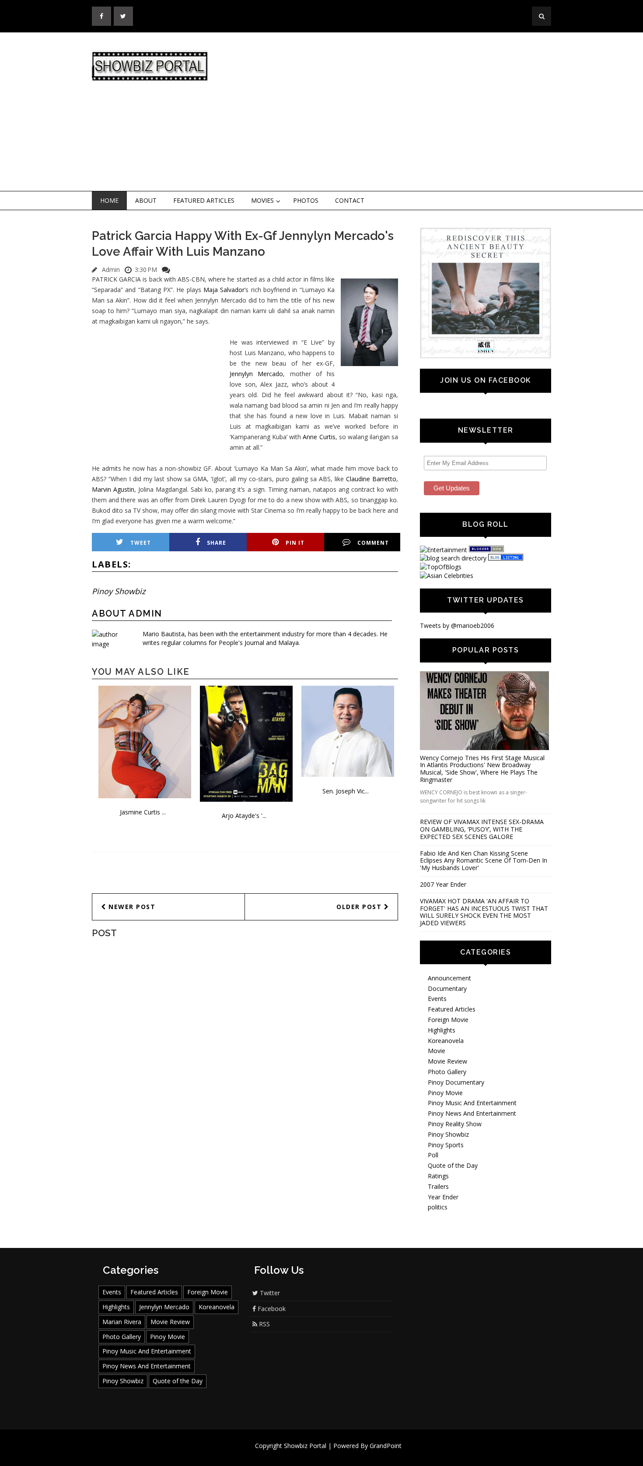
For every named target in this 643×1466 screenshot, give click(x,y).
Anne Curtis (319, 437)
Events (437, 998)
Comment (373, 542)
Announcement (449, 978)
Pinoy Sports (446, 1145)
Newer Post (131, 906)
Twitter (269, 1293)
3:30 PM (146, 269)
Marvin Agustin (113, 489)
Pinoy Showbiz (118, 591)
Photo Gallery (447, 1072)
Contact (349, 200)
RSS (263, 1324)
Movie (436, 1051)
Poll (433, 1155)
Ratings (438, 1176)
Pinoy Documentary (456, 1082)
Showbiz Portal (305, 1445)
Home (109, 200)
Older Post (360, 906)
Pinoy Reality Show (455, 1124)
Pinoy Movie (445, 1093)
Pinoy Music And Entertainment (472, 1103)
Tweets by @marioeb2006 (457, 625)
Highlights (441, 1030)
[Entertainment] (443, 550)
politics (437, 1207)
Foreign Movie (448, 1019)
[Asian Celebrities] (446, 575)
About (146, 200)
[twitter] (123, 16)
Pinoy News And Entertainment (472, 1113)
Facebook (271, 1308)
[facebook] (101, 16)
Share (216, 542)
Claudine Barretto (371, 479)
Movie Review (447, 1061)
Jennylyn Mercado (256, 374)
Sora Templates (347, 1454)
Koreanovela (446, 1040)
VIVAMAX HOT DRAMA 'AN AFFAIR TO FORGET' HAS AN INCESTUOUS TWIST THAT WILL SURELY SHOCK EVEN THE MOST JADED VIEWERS (484, 912)
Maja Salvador (224, 289)
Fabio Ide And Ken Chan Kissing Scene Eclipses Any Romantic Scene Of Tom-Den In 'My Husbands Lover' (483, 860)
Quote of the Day (453, 1165)
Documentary (447, 988)
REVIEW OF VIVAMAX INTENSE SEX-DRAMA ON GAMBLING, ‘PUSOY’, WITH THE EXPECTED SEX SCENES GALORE (482, 829)
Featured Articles (203, 200)
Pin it (295, 542)
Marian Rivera (121, 1322)
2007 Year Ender (443, 884)
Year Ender (443, 1197)
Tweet (140, 542)
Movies (262, 200)
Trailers (438, 1186)
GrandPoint (386, 1445)
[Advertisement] (393, 112)
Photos (305, 200)
